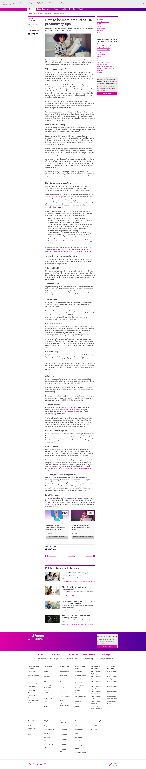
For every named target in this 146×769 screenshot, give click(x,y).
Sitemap (77, 748)
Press (56, 9)
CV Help (99, 24)
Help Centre (94, 729)
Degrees (99, 26)
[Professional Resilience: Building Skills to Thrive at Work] (83, 515)
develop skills (49, 504)
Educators (74, 595)
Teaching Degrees (79, 679)
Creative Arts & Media (103, 48)
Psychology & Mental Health (105, 66)
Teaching (99, 72)
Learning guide (47, 733)
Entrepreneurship (102, 28)
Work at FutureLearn (33, 730)
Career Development (103, 22)
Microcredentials (32, 679)
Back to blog (71, 556)
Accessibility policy (80, 745)
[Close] (143, 3)
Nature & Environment (103, 62)
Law (98, 58)
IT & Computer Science (103, 54)
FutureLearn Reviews (49, 729)
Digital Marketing (64, 671)
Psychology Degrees (80, 675)
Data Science (63, 684)
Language (99, 56)
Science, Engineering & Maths (105, 68)
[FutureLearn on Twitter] (37, 764)
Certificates (47, 737)
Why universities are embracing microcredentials (74, 588)
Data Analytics (63, 675)
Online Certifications (33, 675)
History (99, 52)
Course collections (64, 705)
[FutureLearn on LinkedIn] (45, 764)
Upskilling (93, 581)
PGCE (76, 692)
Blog (29, 738)
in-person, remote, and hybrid (55, 197)
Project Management (65, 696)
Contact (93, 733)
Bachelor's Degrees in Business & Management (112, 703)
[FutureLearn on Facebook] (30, 764)
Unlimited (46, 741)
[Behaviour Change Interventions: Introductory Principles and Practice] (57, 515)
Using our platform (49, 726)
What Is (80, 9)
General (35, 24)
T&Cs (76, 726)
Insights (63, 9)
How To (72, 9)
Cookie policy (79, 737)
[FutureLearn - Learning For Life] (112, 764)
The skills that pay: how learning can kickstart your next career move (76, 574)
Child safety (94, 726)
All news (31, 9)
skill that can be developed (71, 410)
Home (30, 14)
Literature (99, 60)
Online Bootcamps (33, 683)
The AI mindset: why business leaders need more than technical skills (78, 602)
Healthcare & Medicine (103, 50)
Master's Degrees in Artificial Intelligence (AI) (96, 708)
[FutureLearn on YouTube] (41, 764)
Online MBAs (78, 671)
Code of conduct (79, 741)
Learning (30, 26)
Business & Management (104, 46)
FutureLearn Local (44, 9)
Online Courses (32, 671)
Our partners (63, 726)
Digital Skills (79, 581)
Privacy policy (79, 729)
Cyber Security (63, 692)
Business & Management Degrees (78, 704)
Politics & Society (102, 64)
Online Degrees (32, 686)
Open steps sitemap (80, 752)
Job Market (100, 30)
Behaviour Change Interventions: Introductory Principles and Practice (68, 251)
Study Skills (100, 70)
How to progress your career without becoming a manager (76, 616)
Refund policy (78, 733)
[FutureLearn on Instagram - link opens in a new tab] (33, 764)
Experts (79, 595)
